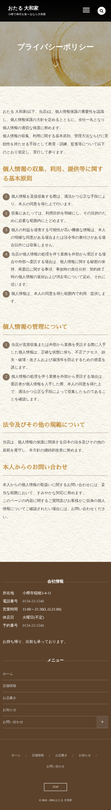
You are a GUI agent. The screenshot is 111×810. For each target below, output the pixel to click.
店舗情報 (9, 686)
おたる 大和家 (23, 8)
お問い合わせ (13, 722)
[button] (102, 11)
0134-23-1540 (33, 601)
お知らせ (9, 710)
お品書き (9, 698)
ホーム (8, 674)
